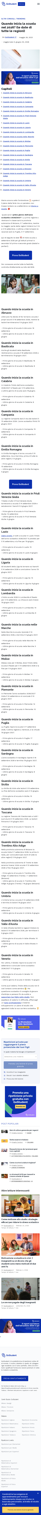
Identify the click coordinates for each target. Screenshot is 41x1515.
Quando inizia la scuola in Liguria (17, 127)
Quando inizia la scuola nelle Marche (18, 137)
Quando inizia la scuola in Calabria (17, 102)
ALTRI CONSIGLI (8, 19)
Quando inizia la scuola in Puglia (16, 150)
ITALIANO (30, 1142)
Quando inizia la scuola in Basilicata (18, 97)
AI (32, 1181)
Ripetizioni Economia (29, 1420)
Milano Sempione (7, 1411)
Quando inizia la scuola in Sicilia (16, 160)
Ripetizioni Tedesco (8, 1435)
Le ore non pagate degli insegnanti (18, 1302)
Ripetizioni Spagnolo (8, 1431)
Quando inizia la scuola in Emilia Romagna (21, 111)
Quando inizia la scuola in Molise (17, 141)
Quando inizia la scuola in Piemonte (18, 146)
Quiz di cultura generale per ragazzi (24, 1130)
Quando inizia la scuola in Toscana (17, 164)
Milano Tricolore (7, 1407)
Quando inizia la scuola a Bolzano (17, 169)
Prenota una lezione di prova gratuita (20, 1065)
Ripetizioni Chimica (29, 1435)
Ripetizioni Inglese (8, 1420)
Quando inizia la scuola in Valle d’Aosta (19, 185)
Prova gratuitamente (14, 1378)
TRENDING (20, 19)
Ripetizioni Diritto (28, 1424)
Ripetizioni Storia (28, 1427)
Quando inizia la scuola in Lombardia (18, 132)
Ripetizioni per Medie (9, 1448)
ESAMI (29, 1133)
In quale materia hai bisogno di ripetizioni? (19, 1052)
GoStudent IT (11, 37)
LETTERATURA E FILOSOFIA (21, 1156)
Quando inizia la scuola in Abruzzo (17, 93)
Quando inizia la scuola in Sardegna (18, 155)
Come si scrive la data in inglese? (23, 1163)
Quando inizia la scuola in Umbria (17, 181)
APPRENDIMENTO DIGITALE (20, 1181)
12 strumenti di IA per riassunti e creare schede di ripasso (22, 1175)
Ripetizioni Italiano (8, 1427)
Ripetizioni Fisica (28, 1431)
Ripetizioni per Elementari (10, 1444)
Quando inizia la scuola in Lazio (16, 123)
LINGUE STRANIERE (18, 1167)
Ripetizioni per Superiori (10, 1451)
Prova (21, 4)
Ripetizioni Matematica (9, 1424)
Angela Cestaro (17, 1133)
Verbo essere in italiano (19, 1140)
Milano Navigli (6, 1403)
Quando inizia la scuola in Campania (18, 106)
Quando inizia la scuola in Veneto (17, 190)
